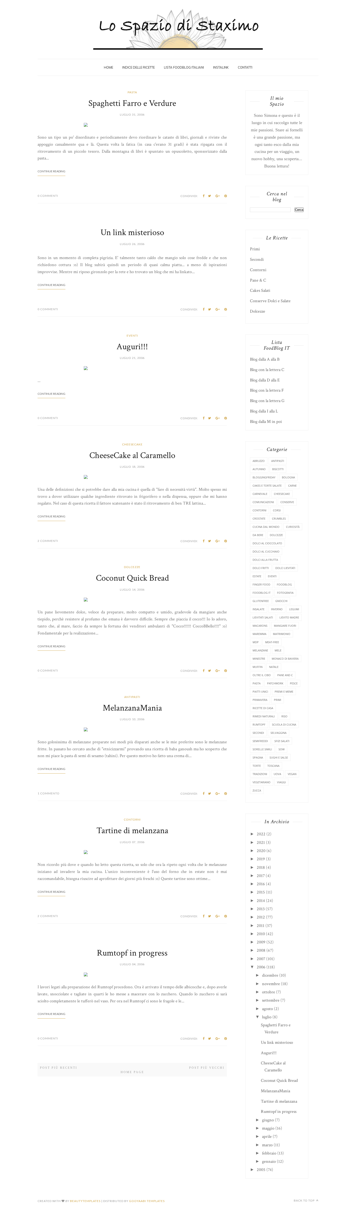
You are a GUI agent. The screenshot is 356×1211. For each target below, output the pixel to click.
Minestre (259, 658)
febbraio (269, 1153)
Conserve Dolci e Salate (270, 301)
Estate (257, 576)
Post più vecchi (206, 1067)
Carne (292, 485)
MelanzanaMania (132, 708)
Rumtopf (259, 724)
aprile (267, 1136)
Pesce (294, 683)
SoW (282, 749)
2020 (261, 851)
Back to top (304, 1200)
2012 (261, 917)
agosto (267, 1009)
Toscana (273, 766)
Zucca (257, 790)
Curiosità (293, 527)
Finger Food (261, 584)
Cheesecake (132, 444)
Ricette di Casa (263, 708)
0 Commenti (48, 196)
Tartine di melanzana (132, 830)
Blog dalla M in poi (266, 421)
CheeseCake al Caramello (132, 455)
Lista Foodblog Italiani (184, 67)
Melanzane (260, 650)
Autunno (259, 469)
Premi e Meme (284, 691)
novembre (271, 984)
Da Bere (258, 535)
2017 (261, 876)
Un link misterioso (132, 232)
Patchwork (275, 683)
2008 (261, 950)
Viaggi (281, 782)
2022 (261, 834)
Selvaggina (278, 733)
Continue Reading (51, 171)
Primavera (260, 700)
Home (108, 67)
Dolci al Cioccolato (267, 543)
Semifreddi (260, 741)
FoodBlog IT (262, 592)
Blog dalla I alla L (264, 411)
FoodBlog (284, 584)
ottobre (268, 992)
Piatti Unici (260, 691)
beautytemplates (85, 1201)
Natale (274, 667)
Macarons (260, 625)
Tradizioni (260, 774)
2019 (261, 859)
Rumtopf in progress (132, 953)
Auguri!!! (132, 346)
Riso (284, 716)
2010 (261, 934)
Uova (277, 774)
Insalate (258, 609)
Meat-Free (272, 642)
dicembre (270, 975)
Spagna (258, 757)
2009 (261, 942)
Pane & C (258, 280)
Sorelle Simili (262, 749)
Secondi (257, 259)
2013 (261, 909)
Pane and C (285, 675)
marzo (267, 1145)
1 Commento (49, 793)
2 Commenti (48, 541)
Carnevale (260, 494)
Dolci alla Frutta (265, 560)
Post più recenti (58, 1067)
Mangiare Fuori (285, 625)
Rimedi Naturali (264, 716)
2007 (261, 959)
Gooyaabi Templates (147, 1201)
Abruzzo (259, 461)
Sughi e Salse (279, 757)
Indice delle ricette (138, 67)
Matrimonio (281, 634)
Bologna (288, 477)
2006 (261, 967)
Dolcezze (132, 567)
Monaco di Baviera (285, 658)
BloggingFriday (264, 477)
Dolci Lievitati (285, 568)
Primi (255, 249)
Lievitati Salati (263, 617)
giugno (268, 1120)
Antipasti (132, 697)
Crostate (259, 518)
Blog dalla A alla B (264, 359)
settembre (270, 1000)
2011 (260, 925)
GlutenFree (261, 601)
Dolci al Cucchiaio (266, 551)
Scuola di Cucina (284, 724)
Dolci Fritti (261, 568)
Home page (132, 1072)
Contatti (245, 67)
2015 (261, 892)
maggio (268, 1128)
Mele (278, 650)
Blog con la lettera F (267, 390)
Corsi (277, 510)
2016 (261, 884)
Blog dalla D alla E (265, 380)
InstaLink (221, 67)
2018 (261, 867)
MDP (256, 642)
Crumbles (279, 518)
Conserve (287, 502)
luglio (266, 1017)
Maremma (259, 634)
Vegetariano (262, 782)
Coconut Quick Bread (132, 578)
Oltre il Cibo (262, 675)
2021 (261, 842)
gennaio (269, 1161)
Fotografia (285, 592)
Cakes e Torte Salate (267, 485)
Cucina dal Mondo (266, 527)
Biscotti (278, 469)
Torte (257, 766)
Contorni (132, 819)
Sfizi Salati (281, 741)
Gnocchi (281, 601)
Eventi (132, 335)
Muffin (258, 667)
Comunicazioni (263, 502)
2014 (261, 900)
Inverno (277, 609)
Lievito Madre (289, 617)
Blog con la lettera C (267, 369)
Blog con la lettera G (267, 401)
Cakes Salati (260, 290)
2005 (261, 1169)
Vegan (292, 774)
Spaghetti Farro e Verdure (132, 103)
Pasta (132, 92)
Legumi (294, 609)
